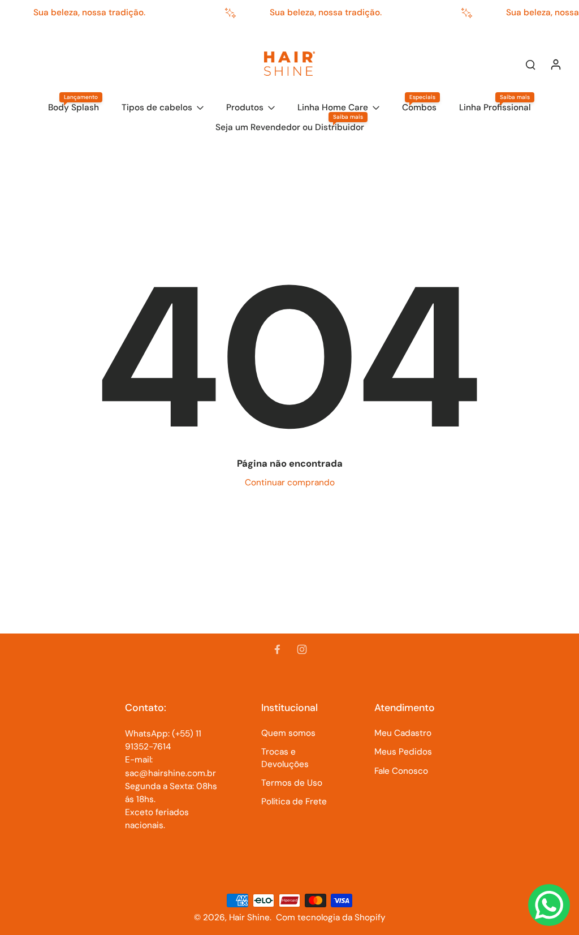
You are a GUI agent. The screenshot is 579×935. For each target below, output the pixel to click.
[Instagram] (302, 649)
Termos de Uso (291, 782)
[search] (530, 64)
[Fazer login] (555, 64)
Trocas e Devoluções (285, 757)
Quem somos (288, 733)
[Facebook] (277, 649)
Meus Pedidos (403, 751)
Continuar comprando (290, 482)
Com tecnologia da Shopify (331, 917)
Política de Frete (294, 801)
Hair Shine (249, 917)
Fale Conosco (401, 771)
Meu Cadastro (402, 733)
